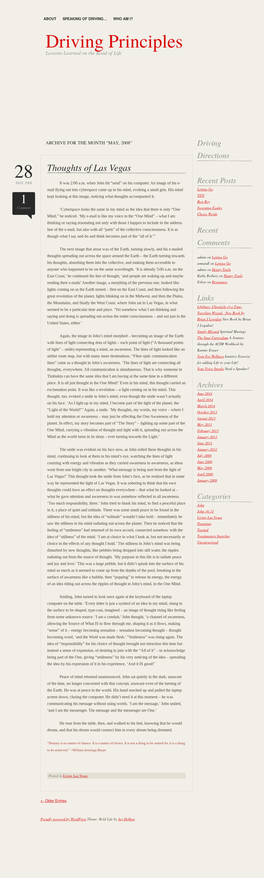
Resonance (219, 281)
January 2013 (207, 436)
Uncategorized (207, 542)
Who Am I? (123, 18)
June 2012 (204, 443)
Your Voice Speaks (210, 368)
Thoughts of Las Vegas (89, 167)
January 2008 (207, 480)
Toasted (202, 529)
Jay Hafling (126, 819)
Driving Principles (114, 40)
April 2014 (205, 399)
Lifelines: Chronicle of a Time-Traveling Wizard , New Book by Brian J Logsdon (220, 313)
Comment (24, 201)
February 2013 (208, 430)
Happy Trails (221, 269)
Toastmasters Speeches (213, 536)
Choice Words (207, 213)
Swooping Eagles (209, 207)
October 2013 (207, 412)
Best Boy (203, 201)
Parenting (204, 523)
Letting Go (205, 189)
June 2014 (204, 393)
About (50, 18)
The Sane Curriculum (212, 337)
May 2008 (23, 173)
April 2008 (205, 474)
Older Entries (53, 800)
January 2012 (207, 449)
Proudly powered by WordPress (63, 819)
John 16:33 (205, 511)
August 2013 (206, 418)
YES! (201, 195)
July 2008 (204, 455)
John (200, 505)
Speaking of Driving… (85, 18)
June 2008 (204, 461)
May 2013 (204, 424)
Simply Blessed (208, 331)
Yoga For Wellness (210, 356)
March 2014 (206, 405)
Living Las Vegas (75, 775)
